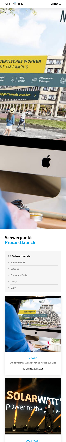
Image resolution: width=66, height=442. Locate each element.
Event (13, 287)
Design (13, 281)
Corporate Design (19, 275)
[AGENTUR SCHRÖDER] (14, 4)
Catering (14, 268)
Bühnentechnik (17, 262)
